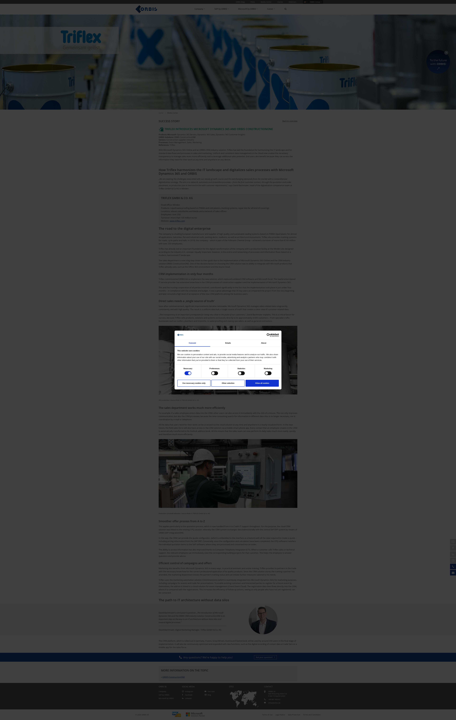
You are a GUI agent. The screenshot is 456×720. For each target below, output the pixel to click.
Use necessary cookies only (193, 383)
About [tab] (263, 343)
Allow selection (228, 383)
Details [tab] (228, 343)
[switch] (214, 373)
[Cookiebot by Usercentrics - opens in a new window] (268, 335)
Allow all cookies (262, 383)
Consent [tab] (192, 343)
